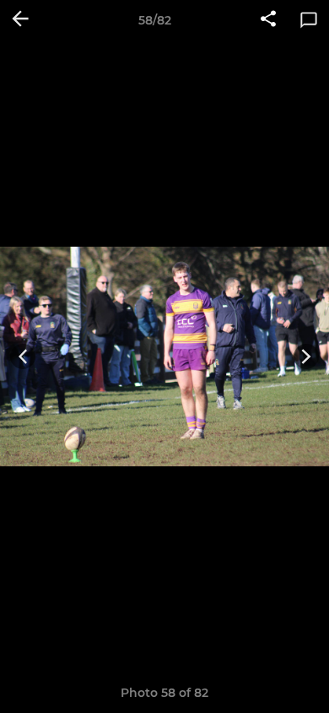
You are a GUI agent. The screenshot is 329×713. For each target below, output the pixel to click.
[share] (268, 20)
